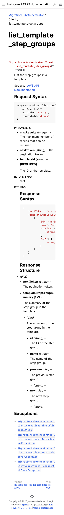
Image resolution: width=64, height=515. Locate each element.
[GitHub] (32, 497)
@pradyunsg (40, 504)
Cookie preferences (43, 508)
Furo (51, 504)
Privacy (15, 508)
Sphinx (25, 504)
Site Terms (26, 508)
